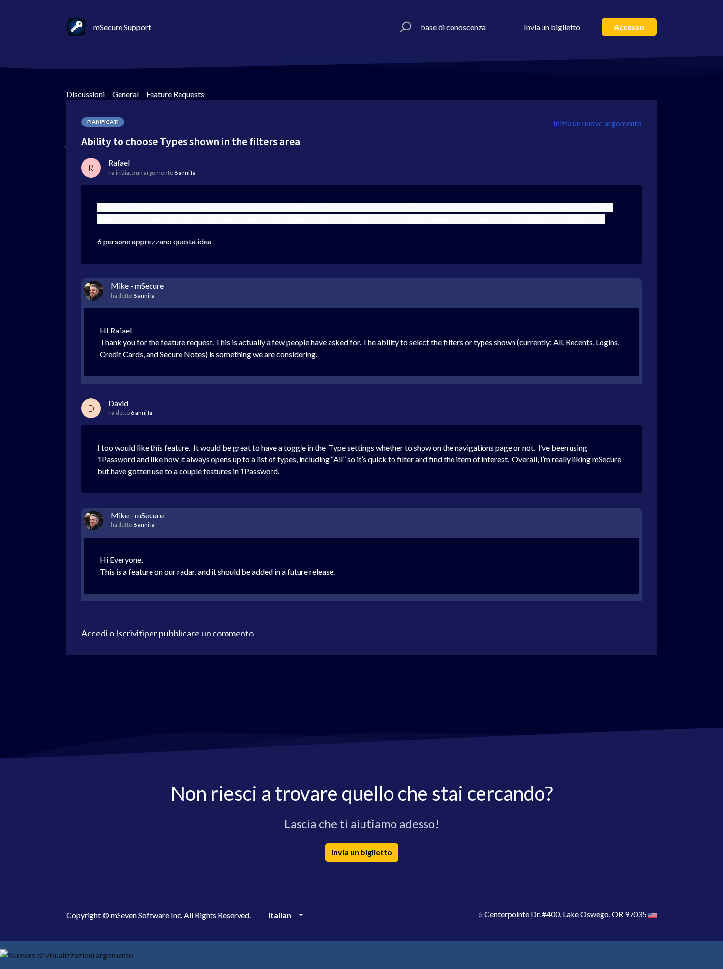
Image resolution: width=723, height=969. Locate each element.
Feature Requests (175, 94)
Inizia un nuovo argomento (597, 123)
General (125, 94)
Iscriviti (130, 633)
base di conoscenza (453, 26)
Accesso (629, 26)
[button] (404, 27)
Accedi (94, 633)
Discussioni (85, 94)
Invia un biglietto (552, 26)
